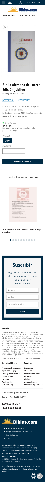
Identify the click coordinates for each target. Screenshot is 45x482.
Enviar (22, 311)
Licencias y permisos (33, 385)
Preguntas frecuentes (11, 368)
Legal (8, 438)
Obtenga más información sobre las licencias (21, 358)
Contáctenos (12, 435)
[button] (30, 2)
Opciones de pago (9, 371)
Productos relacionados (22, 177)
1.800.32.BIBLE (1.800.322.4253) (18, 15)
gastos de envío (13, 128)
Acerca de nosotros (15, 428)
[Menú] (3, 2)
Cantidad (7, 146)
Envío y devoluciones (11, 374)
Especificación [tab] (23, 100)
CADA (8, 141)
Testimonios (7, 382)
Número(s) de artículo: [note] (13, 93)
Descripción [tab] (8, 100)
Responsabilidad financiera (19, 431)
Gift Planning (7, 385)
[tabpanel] (22, 111)
